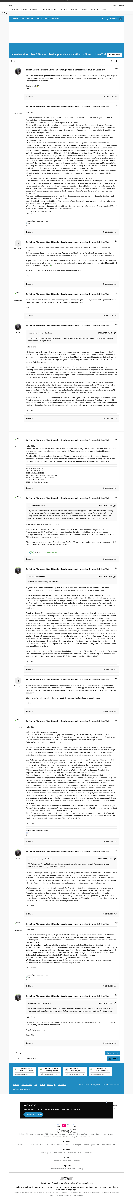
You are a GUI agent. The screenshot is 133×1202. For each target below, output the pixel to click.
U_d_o (18, 76)
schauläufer (18, 447)
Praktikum (66, 1137)
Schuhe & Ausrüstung (49, 9)
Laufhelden (94, 9)
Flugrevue (65, 1192)
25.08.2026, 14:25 (23, 1074)
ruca (18, 505)
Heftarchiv (76, 1161)
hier (47, 81)
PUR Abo (60, 1145)
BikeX (40, 1192)
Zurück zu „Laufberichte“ (25, 1058)
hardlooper (18, 248)
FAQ (35, 1085)
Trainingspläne (14, 9)
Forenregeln (51, 1085)
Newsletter (88, 1153)
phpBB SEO (26, 1089)
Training (24, 9)
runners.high (18, 113)
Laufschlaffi (18, 301)
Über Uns (29, 1134)
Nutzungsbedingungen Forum (78, 1134)
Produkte (69, 1)
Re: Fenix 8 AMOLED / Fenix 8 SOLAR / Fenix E (27, 1068)
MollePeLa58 (69, 1074)
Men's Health (94, 1192)
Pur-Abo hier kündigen (73, 1145)
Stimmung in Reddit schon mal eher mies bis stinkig (52, 1071)
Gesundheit (74, 9)
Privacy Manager (107, 1134)
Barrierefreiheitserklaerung (52, 1137)
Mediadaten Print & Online (62, 1161)
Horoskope (103, 9)
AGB (46, 1134)
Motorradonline (106, 1192)
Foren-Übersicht (27, 1085)
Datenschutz (62, 1085)
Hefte (64, 1)
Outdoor (116, 1192)
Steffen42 (43, 1074)
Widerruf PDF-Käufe (109, 1145)
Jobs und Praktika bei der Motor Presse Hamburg (66, 1169)
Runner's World (64, 1195)
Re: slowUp (74, 1068)
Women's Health (77, 1195)
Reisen (53, 1145)
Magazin (20, 1145)
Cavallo (57, 1192)
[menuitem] (42, 1085)
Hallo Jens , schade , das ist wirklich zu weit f (77, 1071)
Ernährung (63, 9)
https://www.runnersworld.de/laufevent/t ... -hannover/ (87, 461)
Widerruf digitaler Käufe (91, 1145)
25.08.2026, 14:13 (79, 1074)
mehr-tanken (83, 1192)
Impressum (39, 1134)
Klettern (74, 1192)
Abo (27, 1145)
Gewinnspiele (71, 1153)
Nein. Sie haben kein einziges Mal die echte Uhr (102, 1071)
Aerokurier (16, 1192)
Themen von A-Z (59, 1153)
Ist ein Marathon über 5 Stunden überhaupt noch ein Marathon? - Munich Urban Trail (66, 69)
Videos (84, 9)
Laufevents (34, 9)
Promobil (53, 1195)
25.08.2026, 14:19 (51, 1074)
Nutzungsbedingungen (58, 1134)
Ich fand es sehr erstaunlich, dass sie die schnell (27, 1071)
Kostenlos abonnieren (33, 1114)
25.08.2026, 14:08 (99, 1074)
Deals (80, 1153)
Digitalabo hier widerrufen (81, 1137)
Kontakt (21, 1134)
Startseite (16, 1085)
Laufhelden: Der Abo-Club (39, 1145)
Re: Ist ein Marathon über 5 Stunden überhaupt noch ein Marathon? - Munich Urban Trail (67, 106)
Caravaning (48, 1192)
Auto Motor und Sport (29, 1192)
